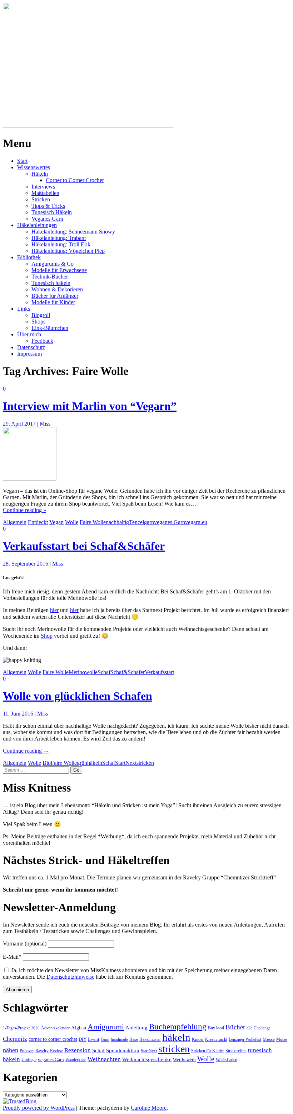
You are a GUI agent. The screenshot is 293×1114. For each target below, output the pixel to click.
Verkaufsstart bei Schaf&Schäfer (84, 546)
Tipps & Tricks (48, 206)
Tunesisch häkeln (50, 283)
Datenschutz (31, 347)
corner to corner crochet (53, 1039)
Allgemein (14, 522)
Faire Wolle (93, 522)
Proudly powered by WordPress (39, 1108)
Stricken (40, 199)
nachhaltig (117, 522)
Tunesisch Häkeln (51, 212)
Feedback (42, 341)
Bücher (235, 1027)
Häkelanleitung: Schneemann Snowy (73, 232)
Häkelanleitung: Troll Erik (60, 244)
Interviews (43, 187)
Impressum (29, 354)
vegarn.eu (196, 522)
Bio (47, 763)
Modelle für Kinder (53, 302)
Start (22, 161)
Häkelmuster (150, 1039)
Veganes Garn (47, 219)
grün (82, 763)
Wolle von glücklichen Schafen (77, 695)
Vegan (56, 522)
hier (54, 610)
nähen (10, 1050)
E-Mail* (12, 957)
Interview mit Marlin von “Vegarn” (90, 406)
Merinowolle (83, 672)
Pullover (27, 1050)
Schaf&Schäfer (127, 672)
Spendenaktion (122, 1050)
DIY (82, 1039)
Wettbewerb (184, 1059)
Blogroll (40, 315)
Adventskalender (55, 1027)
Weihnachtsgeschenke (147, 1059)
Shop (47, 636)
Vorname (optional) (24, 943)
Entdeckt (38, 522)
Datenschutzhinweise (70, 977)
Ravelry (42, 1050)
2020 (35, 1028)
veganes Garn (169, 522)
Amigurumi (106, 1027)
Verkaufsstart (159, 672)
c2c (249, 1027)
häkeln (94, 763)
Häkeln (39, 174)
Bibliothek (29, 257)
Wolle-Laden (226, 1059)
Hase (133, 1039)
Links (23, 309)
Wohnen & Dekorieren (57, 289)
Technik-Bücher (49, 277)
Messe (269, 1039)
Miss (45, 424)
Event (93, 1039)
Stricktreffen (236, 1050)
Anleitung (136, 1027)
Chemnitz (15, 1038)
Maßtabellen (45, 193)
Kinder (198, 1039)
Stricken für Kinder (207, 1050)
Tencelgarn (141, 522)
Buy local (216, 1027)
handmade (119, 1039)
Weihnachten (104, 1059)
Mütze (281, 1039)
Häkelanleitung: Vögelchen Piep (68, 251)
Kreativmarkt (216, 1039)
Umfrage (28, 1059)
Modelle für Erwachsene (59, 270)
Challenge (262, 1027)
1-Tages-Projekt (16, 1027)
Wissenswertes (33, 167)
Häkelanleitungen (37, 225)
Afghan (78, 1027)
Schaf (104, 672)
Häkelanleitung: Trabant (58, 238)
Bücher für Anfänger (54, 296)
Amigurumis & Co (52, 264)
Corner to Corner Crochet (75, 180)
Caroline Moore (149, 1108)
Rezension (77, 1050)
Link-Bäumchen (49, 328)
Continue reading (26, 751)
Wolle (71, 522)
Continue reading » (24, 510)
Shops (38, 321)
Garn (105, 1039)
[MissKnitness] (88, 126)
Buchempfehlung (178, 1026)
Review (56, 1050)
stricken (145, 763)
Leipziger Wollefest (245, 1039)
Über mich (29, 334)
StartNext (125, 763)
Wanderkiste (75, 1059)
